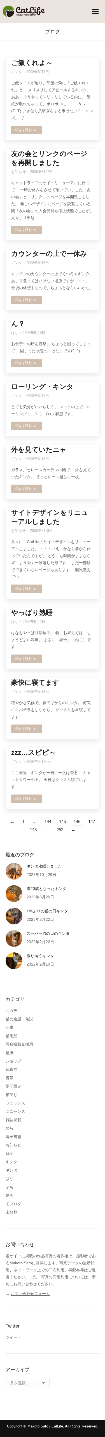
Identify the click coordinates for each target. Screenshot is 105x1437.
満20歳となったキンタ (46, 888)
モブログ (13, 1204)
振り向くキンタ (40, 956)
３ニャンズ (15, 1103)
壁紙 (9, 1052)
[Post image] (14, 871)
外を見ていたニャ (39, 449)
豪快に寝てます (35, 682)
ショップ (13, 1061)
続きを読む (23, 130)
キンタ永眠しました (44, 866)
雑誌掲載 (13, 1120)
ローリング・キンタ (42, 386)
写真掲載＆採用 (19, 1044)
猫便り (11, 1094)
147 (91, 821)
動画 (9, 1195)
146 (77, 821)
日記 (9, 1153)
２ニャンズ (15, 1111)
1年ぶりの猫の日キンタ (47, 911)
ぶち (9, 1187)
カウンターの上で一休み (49, 253)
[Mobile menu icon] (95, 11)
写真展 (11, 1069)
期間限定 (13, 1086)
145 (62, 821)
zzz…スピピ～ (33, 752)
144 (48, 821)
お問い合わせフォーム (30, 1293)
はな (14, 333)
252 (60, 829)
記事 (9, 1027)
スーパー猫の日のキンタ (48, 933)
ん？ (18, 323)
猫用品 (11, 1036)
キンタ (16, 72)
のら (9, 1128)
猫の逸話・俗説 (19, 1019)
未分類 (11, 1212)
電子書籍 (13, 1136)
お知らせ (18, 172)
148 (33, 829)
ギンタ (16, 263)
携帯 (9, 1078)
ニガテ (11, 1010)
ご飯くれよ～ (32, 62)
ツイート (13, 1337)
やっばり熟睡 (32, 612)
